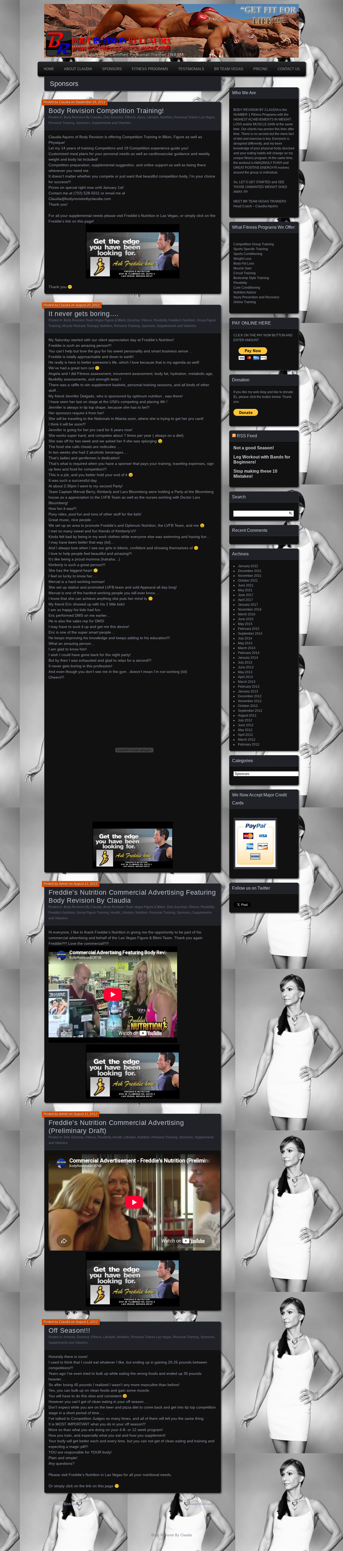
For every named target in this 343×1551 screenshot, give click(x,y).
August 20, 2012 (88, 305)
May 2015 (245, 624)
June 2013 (245, 667)
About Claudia (78, 69)
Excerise (117, 117)
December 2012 (250, 696)
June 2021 (245, 585)
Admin (63, 884)
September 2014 (250, 633)
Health (115, 912)
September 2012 (250, 711)
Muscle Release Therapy (80, 326)
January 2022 (248, 566)
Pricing (260, 69)
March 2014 (246, 648)
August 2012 (247, 715)
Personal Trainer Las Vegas (194, 117)
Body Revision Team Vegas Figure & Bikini (95, 320)
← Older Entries (62, 1504)
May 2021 (245, 590)
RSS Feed (247, 436)
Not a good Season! (253, 448)
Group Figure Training (93, 912)
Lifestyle (153, 117)
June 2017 (245, 595)
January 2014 (248, 658)
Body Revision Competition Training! (106, 110)
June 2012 (245, 725)
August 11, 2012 (85, 1114)
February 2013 (248, 686)
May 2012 (245, 730)
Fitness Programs (150, 69)
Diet (106, 117)
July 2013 (245, 662)
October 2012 (248, 706)
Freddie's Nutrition (182, 320)
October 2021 (248, 580)
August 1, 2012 (87, 1322)
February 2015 (248, 629)
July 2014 (245, 638)
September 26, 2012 (91, 102)
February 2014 (248, 653)
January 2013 (248, 691)
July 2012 (245, 720)
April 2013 (245, 677)
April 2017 (245, 600)
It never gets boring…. (84, 313)
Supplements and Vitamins (111, 123)
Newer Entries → (202, 1504)
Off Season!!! (69, 1330)
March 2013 (246, 682)
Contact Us (289, 69)
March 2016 (246, 614)
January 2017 (248, 605)
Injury (141, 117)
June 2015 (245, 619)
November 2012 (250, 701)
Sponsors (112, 69)
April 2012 (245, 735)
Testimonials (191, 69)
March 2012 (246, 739)
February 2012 (248, 744)
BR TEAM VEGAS (228, 69)
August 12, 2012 (86, 884)
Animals (69, 1337)
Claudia (64, 102)
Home (49, 69)
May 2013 (245, 672)
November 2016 (250, 609)
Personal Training (61, 123)
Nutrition (166, 117)
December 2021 (250, 571)
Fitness (130, 117)
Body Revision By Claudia (83, 117)
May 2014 (245, 643)
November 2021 (250, 576)
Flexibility (160, 320)
